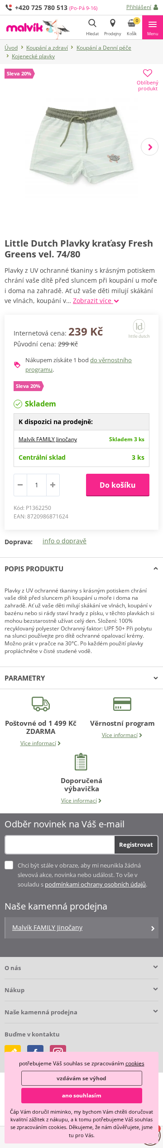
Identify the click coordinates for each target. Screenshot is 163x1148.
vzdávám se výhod (81, 1078)
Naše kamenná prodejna (41, 1012)
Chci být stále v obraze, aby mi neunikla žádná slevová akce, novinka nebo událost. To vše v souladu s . (82, 874)
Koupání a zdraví (47, 47)
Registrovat (136, 844)
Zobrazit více (93, 300)
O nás (13, 968)
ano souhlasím (81, 1095)
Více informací (38, 743)
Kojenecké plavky (33, 56)
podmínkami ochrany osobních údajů (95, 884)
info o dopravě (64, 541)
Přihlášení (138, 7)
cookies (134, 1063)
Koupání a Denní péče (104, 47)
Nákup (14, 990)
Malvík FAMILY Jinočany (48, 439)
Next (149, 146)
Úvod (11, 47)
